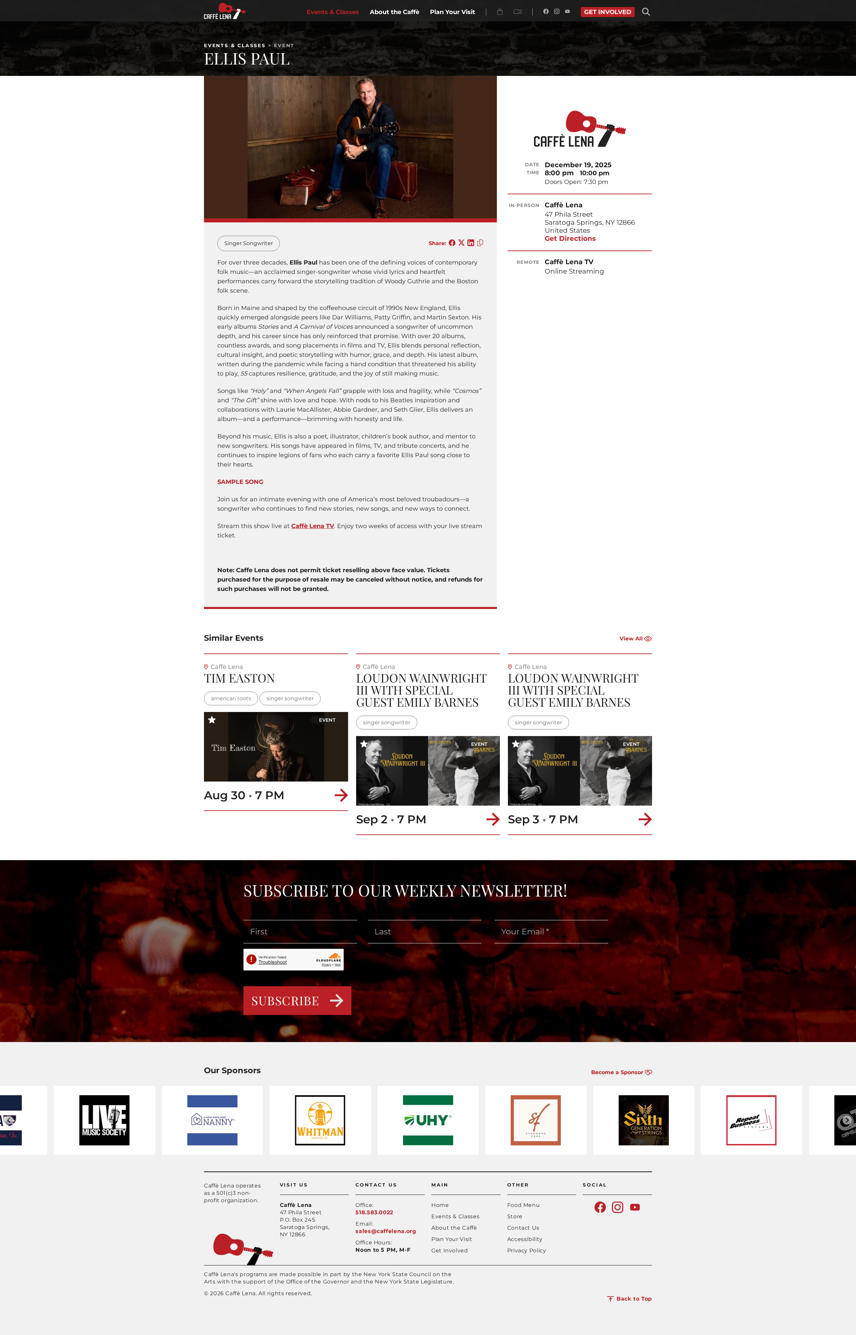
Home (440, 1205)
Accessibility (525, 1239)
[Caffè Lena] (225, 17)
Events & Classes (235, 45)
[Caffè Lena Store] (500, 12)
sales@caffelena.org (385, 1231)
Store (515, 1216)
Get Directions (570, 238)
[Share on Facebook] (452, 243)
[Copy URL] (480, 243)
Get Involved (449, 1250)
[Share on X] (461, 243)
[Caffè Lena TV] (518, 12)
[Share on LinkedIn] (470, 243)
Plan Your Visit (451, 1239)
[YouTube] (567, 12)
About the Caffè (454, 1228)
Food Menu (523, 1205)
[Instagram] (556, 12)
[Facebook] (546, 12)
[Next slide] (847, 1120)
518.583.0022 (374, 1212)
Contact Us (523, 1228)
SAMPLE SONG (240, 482)
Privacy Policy (526, 1250)
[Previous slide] (8, 1120)
